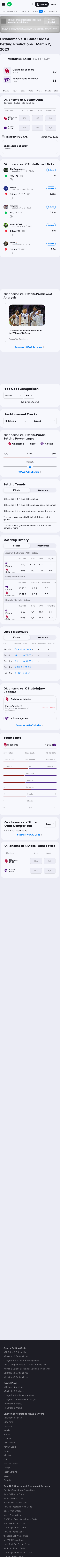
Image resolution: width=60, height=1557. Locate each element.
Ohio (5, 1459)
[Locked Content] (30, 467)
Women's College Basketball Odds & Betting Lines (26, 1368)
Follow (51, 170)
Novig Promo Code (12, 1515)
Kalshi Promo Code (12, 1511)
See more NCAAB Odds (28, 834)
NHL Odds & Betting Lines (15, 1377)
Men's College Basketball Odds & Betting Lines (25, 1364)
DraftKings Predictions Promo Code (20, 1519)
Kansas (6, 1467)
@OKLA (18, 667)
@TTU (18, 673)
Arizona (6, 1434)
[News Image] (27, 315)
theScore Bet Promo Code (15, 1536)
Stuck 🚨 (13, 243)
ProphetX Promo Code (14, 1523)
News (15, 91)
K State (49, 443)
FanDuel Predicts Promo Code (17, 1506)
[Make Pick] (11, 179)
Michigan (7, 1455)
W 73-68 (27, 649)
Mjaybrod (14, 206)
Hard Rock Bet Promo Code (16, 1544)
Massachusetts (10, 1463)
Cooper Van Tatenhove (18, 339)
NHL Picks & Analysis (13, 1408)
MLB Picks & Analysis (13, 1403)
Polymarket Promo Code (15, 1502)
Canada (7, 1480)
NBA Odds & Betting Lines (15, 1356)
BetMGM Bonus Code (13, 1494)
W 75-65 (27, 655)
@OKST (18, 649)
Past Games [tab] (43, 545)
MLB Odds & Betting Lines (15, 1373)
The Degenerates (17, 169)
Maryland (7, 1430)
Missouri (7, 1476)
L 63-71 (26, 673)
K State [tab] (16, 490)
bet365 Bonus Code (13, 1498)
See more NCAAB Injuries (28, 725)
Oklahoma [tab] (43, 490)
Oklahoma (18, 443)
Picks (31, 91)
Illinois (6, 1451)
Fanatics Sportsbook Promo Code (19, 1490)
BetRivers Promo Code (14, 1548)
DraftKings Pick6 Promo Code (17, 1552)
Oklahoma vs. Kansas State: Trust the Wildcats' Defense (25, 331)
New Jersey (9, 1442)
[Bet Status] (6, 175)
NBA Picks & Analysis (13, 1391)
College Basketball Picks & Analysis (20, 1399)
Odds (23, 91)
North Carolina (10, 1472)
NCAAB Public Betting (28, 472)
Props (39, 91)
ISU (16, 661)
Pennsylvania (9, 1447)
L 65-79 (27, 667)
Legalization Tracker (12, 1417)
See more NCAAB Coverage (28, 347)
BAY (16, 655)
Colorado (7, 1438)
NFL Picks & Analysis (13, 1387)
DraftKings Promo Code (14, 1527)
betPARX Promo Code (13, 1540)
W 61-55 (27, 661)
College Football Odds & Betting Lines (21, 1360)
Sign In (53, 4)
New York (8, 1422)
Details (6, 91)
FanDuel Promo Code (13, 1531)
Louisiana (7, 1426)
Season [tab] (17, 545)
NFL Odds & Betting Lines (15, 1352)
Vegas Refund (16, 224)
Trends (48, 91)
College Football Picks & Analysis (18, 1395)
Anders (13, 187)
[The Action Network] (9, 4)
